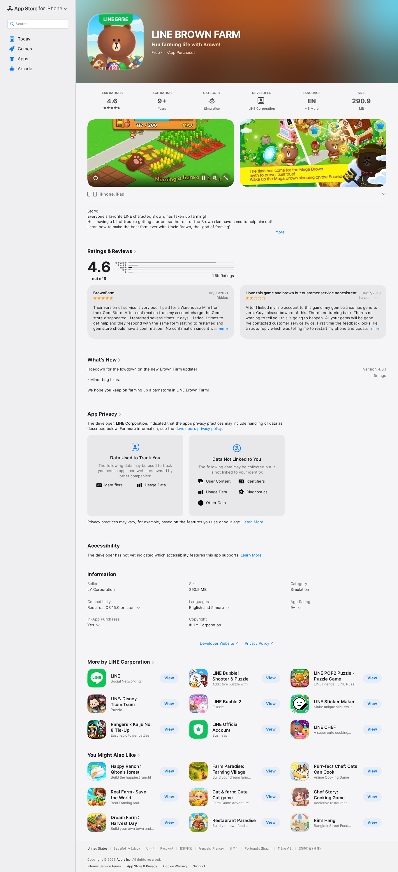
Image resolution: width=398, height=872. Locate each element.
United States (97, 848)
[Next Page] (392, 153)
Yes (90, 625)
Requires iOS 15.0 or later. (111, 607)
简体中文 (185, 848)
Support (199, 866)
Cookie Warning (175, 866)
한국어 (234, 848)
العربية (150, 848)
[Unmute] (214, 178)
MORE (223, 328)
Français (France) (211, 848)
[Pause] (203, 178)
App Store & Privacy (142, 866)
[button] (38, 39)
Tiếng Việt (285, 848)
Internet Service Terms (104, 866)
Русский (166, 848)
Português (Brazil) (258, 848)
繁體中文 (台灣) (310, 848)
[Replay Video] (95, 178)
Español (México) (127, 848)
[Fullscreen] (225, 178)
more (280, 232)
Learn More (252, 522)
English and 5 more (206, 607)
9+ (292, 607)
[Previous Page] (82, 153)
